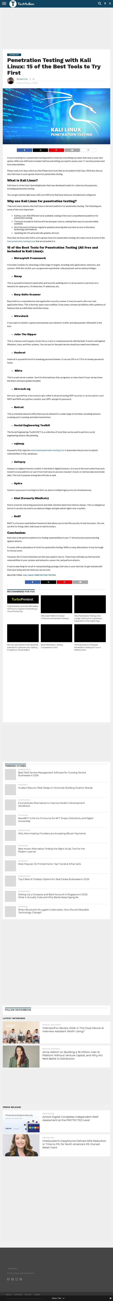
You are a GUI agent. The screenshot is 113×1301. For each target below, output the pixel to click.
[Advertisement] (56, 28)
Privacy (28, 1295)
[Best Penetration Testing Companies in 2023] (56, 633)
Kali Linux (28, 575)
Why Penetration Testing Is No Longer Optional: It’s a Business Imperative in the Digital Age (88, 618)
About (9, 1295)
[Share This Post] (40, 149)
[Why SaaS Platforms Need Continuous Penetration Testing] (56, 604)
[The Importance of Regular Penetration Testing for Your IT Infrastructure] (90, 633)
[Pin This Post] (56, 149)
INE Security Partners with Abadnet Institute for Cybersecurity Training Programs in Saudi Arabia (22, 647)
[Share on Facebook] (24, 149)
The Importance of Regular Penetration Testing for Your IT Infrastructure (87, 647)
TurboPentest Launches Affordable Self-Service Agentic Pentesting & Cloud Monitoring (22, 608)
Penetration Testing (45, 575)
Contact (18, 1295)
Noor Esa (23, 79)
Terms (37, 1295)
